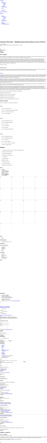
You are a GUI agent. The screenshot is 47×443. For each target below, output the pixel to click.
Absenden (1, 330)
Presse (3, 346)
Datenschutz (3, 350)
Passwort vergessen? (3, 387)
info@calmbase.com (5, 357)
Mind (4, 4)
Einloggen (1, 370)
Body (4, 3)
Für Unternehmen (4, 20)
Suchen (24, 361)
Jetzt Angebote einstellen (3, 11)
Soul (4, 5)
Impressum (3, 353)
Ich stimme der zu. (7, 329)
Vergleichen (1, 434)
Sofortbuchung (2, 341)
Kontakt (3, 352)
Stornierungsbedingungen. (16, 300)
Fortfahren (1, 394)
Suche (3, 15)
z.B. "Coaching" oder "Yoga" (4, 360)
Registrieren (3, 10)
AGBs (7, 392)
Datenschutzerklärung (9, 329)
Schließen (5, 434)
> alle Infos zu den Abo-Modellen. (5, 410)
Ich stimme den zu (4, 392)
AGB (2, 349)
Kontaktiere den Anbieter (3, 315)
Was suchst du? (4, 2)
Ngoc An (1, 74)
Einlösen (10, 340)
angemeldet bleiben (4, 386)
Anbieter (5, 306)
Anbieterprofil (9, 315)
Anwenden (1, 335)
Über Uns (3, 345)
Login (3, 8)
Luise (1, 78)
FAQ (2, 347)
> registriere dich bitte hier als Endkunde (6, 415)
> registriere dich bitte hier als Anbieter (5, 403)
